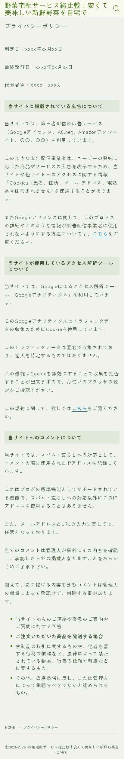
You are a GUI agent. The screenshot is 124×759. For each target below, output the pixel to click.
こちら (100, 233)
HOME (10, 727)
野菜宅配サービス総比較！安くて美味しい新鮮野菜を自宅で (56, 8)
